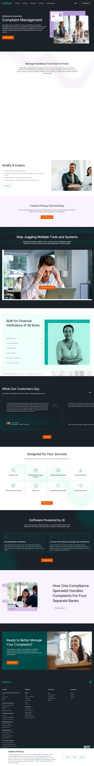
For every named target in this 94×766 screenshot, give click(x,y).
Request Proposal (47, 217)
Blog (49, 693)
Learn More (7, 185)
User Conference (51, 698)
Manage (82, 757)
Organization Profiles (6, 710)
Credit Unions (28, 708)
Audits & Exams (5, 727)
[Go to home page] (7, 3)
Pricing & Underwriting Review (9, 744)
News (72, 698)
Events (3, 708)
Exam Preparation (6, 737)
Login (75, 3)
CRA (26, 694)
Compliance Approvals (7, 725)
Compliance (27, 698)
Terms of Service (46, 759)
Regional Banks (28, 712)
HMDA (26, 702)
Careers (72, 694)
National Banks (28, 714)
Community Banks (29, 710)
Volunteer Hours (5, 706)
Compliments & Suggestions (8, 717)
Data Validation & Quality (7, 732)
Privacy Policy (39, 758)
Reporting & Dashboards (7, 735)
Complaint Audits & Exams (8, 719)
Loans (3, 694)
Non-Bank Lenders (29, 717)
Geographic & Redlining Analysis (9, 746)
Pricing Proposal (51, 3)
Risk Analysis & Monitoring (8, 742)
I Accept (67, 757)
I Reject (75, 757)
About (72, 693)
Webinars (50, 700)
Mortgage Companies (29, 716)
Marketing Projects (6, 723)
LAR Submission (5, 734)
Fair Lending (27, 700)
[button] (18, 3)
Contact (72, 696)
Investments (5, 696)
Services (4, 698)
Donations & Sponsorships (8, 705)
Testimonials (50, 696)
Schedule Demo (86, 3)
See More (47, 437)
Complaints (4, 715)
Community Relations (29, 696)
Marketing (27, 704)
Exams (3, 700)
